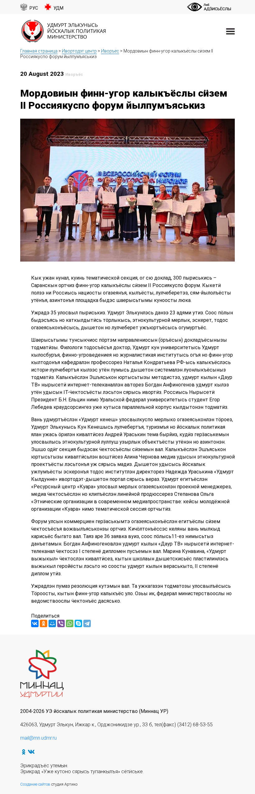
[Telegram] (87, 623)
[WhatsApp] (69, 623)
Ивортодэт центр (79, 50)
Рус (34, 8)
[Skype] (78, 623)
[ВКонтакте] (35, 623)
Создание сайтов (35, 784)
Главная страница (39, 50)
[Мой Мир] (52, 623)
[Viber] (61, 623)
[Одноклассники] (43, 623)
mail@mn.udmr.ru (38, 738)
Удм (58, 8)
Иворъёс (110, 50)
